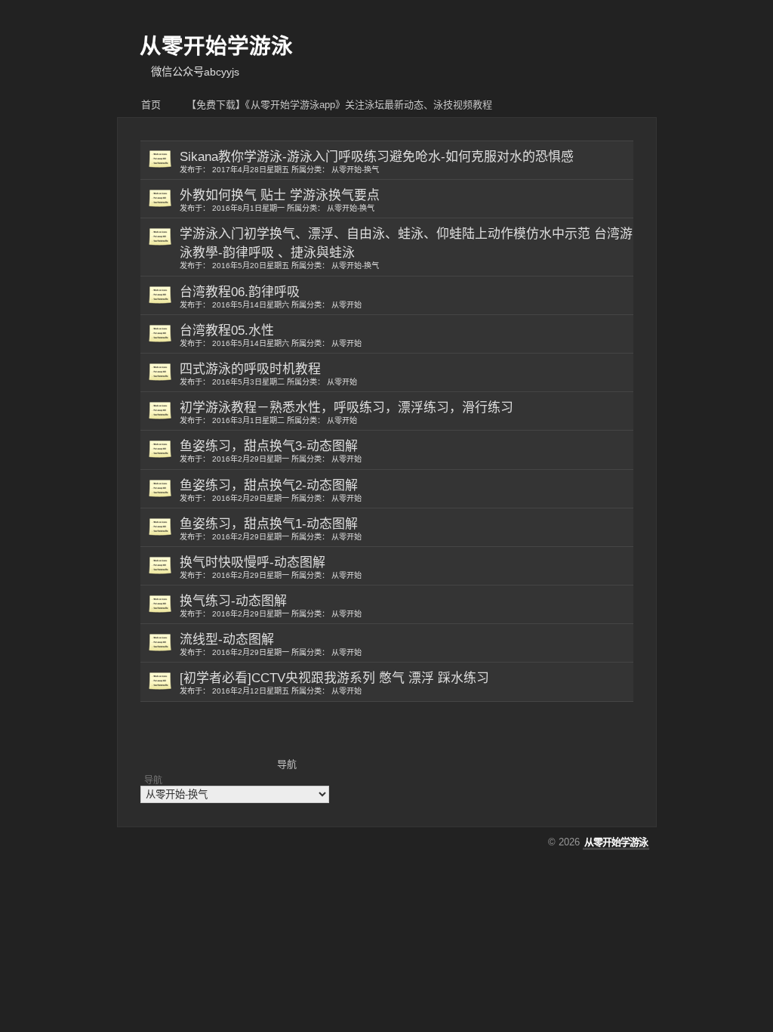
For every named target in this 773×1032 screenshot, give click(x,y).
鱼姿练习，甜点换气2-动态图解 (271, 490)
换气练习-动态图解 (271, 606)
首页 (151, 104)
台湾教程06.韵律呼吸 (271, 297)
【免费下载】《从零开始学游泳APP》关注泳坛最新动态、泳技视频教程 (339, 104)
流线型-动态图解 (271, 644)
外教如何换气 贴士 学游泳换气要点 (280, 200)
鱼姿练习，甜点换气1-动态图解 (271, 529)
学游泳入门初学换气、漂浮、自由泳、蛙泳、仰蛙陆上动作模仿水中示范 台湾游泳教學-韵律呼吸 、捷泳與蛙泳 (406, 248)
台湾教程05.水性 (271, 335)
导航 (153, 780)
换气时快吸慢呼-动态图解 (271, 567)
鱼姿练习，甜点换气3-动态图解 (271, 451)
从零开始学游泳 (216, 46)
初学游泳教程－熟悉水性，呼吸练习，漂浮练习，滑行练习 (346, 412)
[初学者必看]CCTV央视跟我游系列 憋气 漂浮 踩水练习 (334, 683)
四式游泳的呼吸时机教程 (268, 374)
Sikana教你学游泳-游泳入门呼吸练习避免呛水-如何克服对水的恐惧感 (377, 162)
